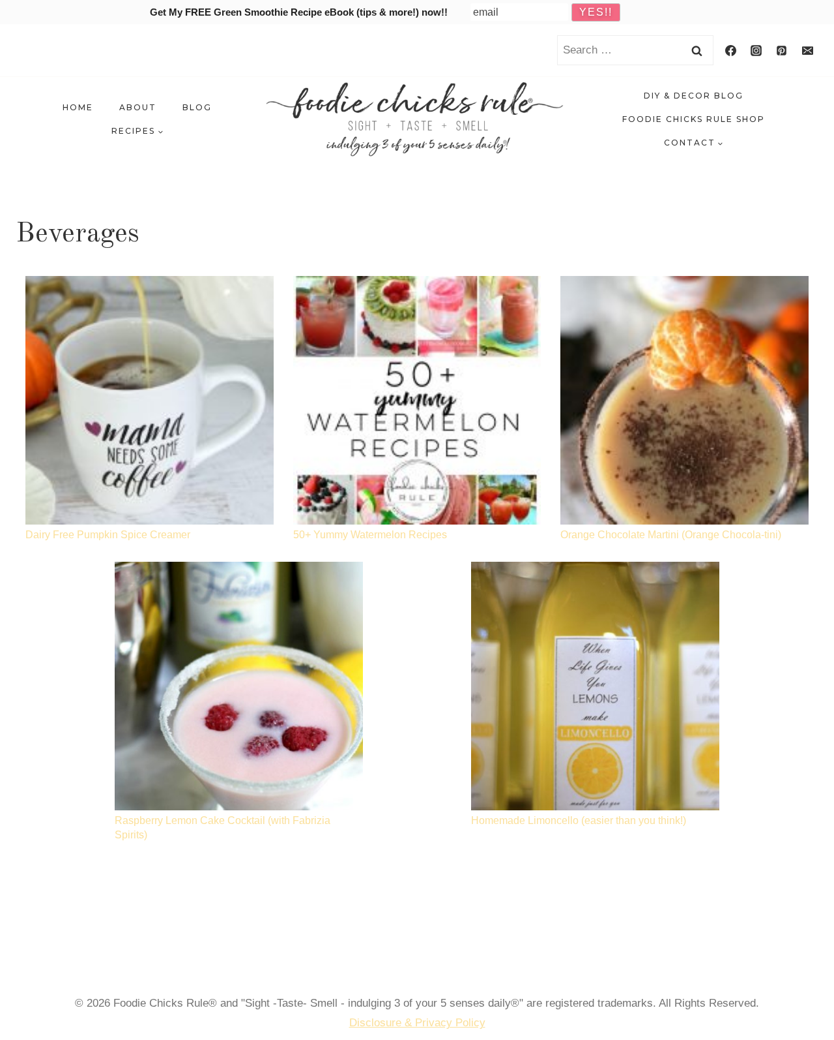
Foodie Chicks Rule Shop (693, 119)
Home (78, 107)
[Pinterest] (782, 50)
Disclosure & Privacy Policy (417, 1023)
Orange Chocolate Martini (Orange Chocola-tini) (670, 534)
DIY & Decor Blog (693, 95)
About (137, 107)
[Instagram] (756, 50)
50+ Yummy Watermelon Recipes (370, 534)
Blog (197, 107)
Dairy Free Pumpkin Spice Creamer (107, 534)
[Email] (807, 50)
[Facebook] (731, 50)
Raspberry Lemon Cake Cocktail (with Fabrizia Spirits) (222, 827)
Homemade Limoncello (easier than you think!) (578, 820)
